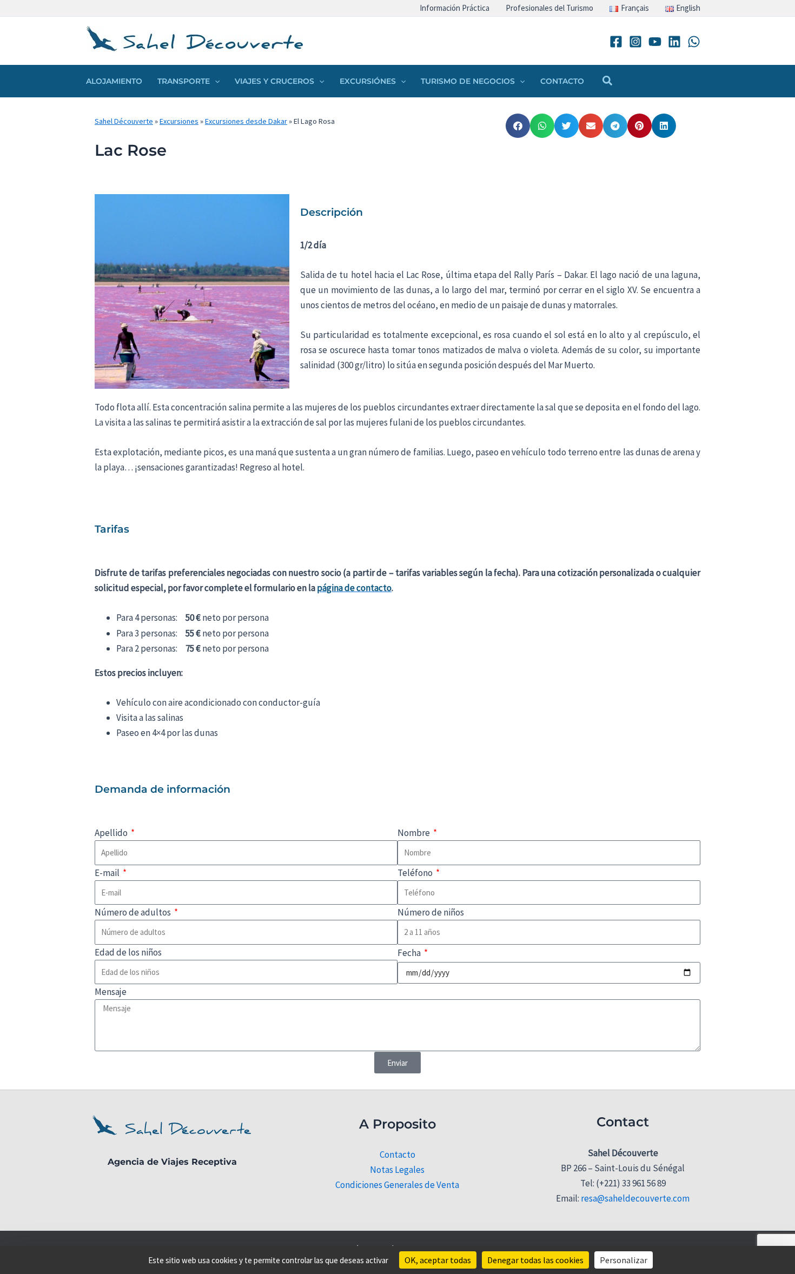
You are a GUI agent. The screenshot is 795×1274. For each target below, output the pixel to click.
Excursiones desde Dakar (246, 121)
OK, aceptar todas (438, 1260)
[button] (215, 81)
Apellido (112, 833)
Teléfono (416, 873)
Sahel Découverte (124, 121)
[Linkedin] (674, 41)
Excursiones (179, 121)
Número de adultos (134, 912)
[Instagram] (635, 41)
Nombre (415, 833)
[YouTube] (654, 41)
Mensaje (111, 992)
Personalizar (623, 1260)
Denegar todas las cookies (535, 1260)
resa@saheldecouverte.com (635, 1198)
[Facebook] (616, 41)
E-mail (108, 873)
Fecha (410, 953)
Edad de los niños (128, 952)
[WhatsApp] (693, 41)
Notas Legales (397, 1170)
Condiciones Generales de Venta (397, 1185)
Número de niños (431, 912)
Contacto (397, 1154)
